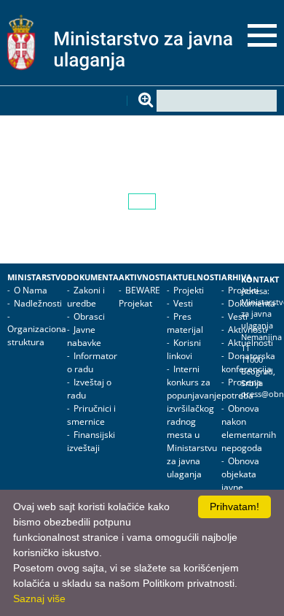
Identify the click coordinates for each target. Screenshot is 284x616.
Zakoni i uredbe (86, 296)
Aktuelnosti (194, 277)
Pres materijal (185, 323)
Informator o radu (92, 362)
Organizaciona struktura (36, 335)
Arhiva (236, 277)
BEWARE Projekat (139, 296)
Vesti (183, 303)
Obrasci (89, 316)
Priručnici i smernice (91, 415)
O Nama (30, 290)
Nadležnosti (38, 303)
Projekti (188, 290)
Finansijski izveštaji (91, 441)
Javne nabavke (84, 336)
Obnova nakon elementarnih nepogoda (248, 428)
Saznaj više (39, 598)
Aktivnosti (143, 277)
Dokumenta (93, 277)
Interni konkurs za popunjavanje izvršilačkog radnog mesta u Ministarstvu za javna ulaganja (194, 421)
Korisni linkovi (184, 349)
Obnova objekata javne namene (240, 481)
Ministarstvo (37, 277)
